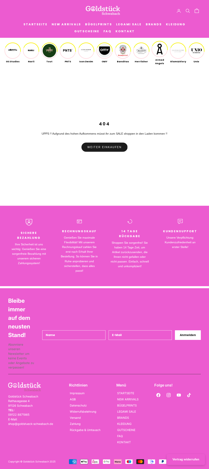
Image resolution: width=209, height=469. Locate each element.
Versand (75, 417)
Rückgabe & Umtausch (85, 430)
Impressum (77, 393)
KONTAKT (125, 31)
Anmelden (188, 335)
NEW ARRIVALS (66, 24)
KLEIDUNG (176, 24)
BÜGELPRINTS (98, 24)
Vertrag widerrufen (185, 459)
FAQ (107, 31)
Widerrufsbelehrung (83, 411)
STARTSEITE (35, 24)
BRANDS (154, 24)
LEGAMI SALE (129, 24)
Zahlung (75, 423)
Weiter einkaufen (104, 147)
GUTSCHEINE (86, 31)
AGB (73, 399)
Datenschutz (78, 405)
